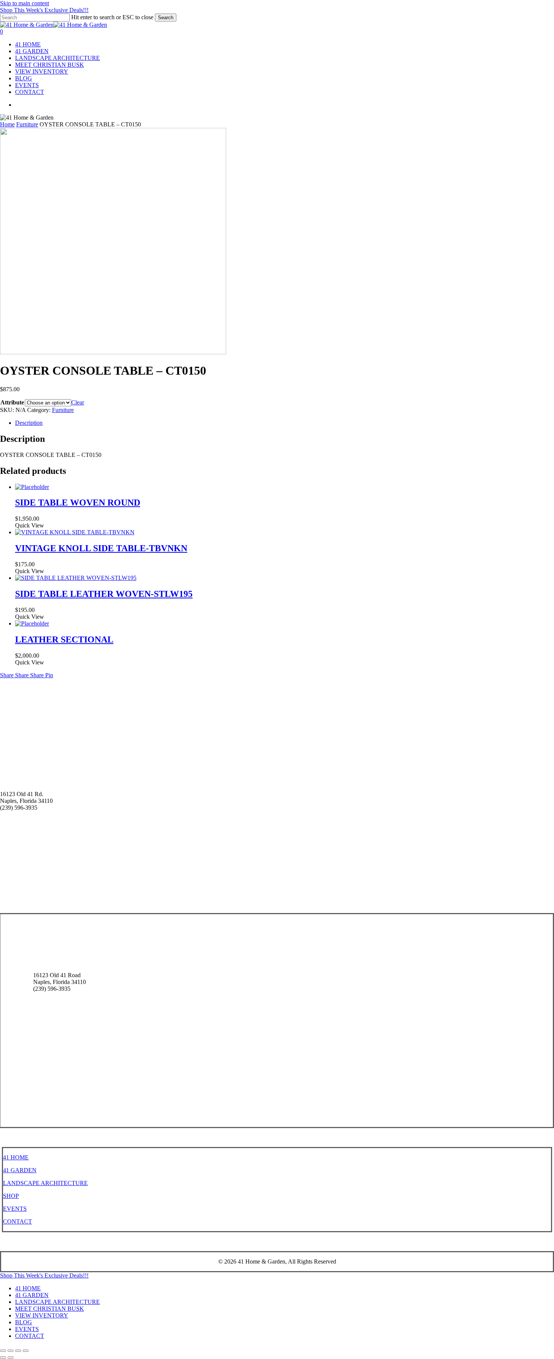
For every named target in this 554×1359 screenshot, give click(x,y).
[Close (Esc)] (26, 1351)
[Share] (18, 1351)
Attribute (12, 402)
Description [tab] (29, 423)
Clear (77, 402)
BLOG (23, 1322)
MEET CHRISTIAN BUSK (49, 1308)
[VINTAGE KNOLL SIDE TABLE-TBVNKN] (75, 532)
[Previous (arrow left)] (3, 1357)
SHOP (11, 1196)
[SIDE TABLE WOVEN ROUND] (32, 487)
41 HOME (16, 1157)
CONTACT (17, 1221)
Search (165, 17)
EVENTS (15, 1208)
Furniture (27, 124)
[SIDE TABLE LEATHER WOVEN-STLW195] (75, 578)
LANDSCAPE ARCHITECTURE (45, 1183)
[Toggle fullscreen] (11, 1351)
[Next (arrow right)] (11, 1357)
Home (7, 124)
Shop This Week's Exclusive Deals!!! (44, 10)
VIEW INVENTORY (41, 1315)
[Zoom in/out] (3, 1351)
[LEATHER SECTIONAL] (32, 623)
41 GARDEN (20, 1170)
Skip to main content (24, 3)
